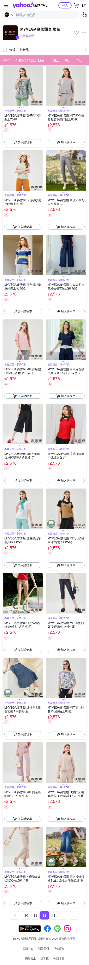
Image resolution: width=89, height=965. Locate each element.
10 (26, 915)
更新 (73, 938)
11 (35, 915)
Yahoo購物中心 (29, 5)
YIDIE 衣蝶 (82, 60)
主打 (6, 60)
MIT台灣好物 (57, 60)
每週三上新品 (19, 49)
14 (63, 915)
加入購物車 (25, 142)
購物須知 (59, 948)
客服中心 (28, 948)
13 (53, 915)
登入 (65, 5)
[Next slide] (40, 86)
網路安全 (30, 958)
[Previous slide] (5, 86)
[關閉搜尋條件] (12, 15)
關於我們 (43, 948)
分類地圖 (58, 958)
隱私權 (45, 958)
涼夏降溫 (70, 60)
